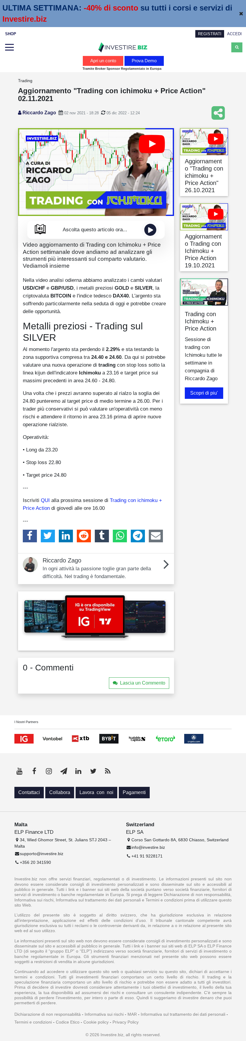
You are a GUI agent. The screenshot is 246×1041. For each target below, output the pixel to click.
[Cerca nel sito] (236, 47)
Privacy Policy (125, 1022)
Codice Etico (68, 1022)
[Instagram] (49, 771)
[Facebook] (30, 536)
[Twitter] (48, 536)
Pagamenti (134, 792)
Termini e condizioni (33, 1022)
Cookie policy (96, 1022)
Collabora (59, 792)
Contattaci (29, 792)
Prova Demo (144, 60)
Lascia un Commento (142, 682)
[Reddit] (84, 536)
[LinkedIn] (66, 536)
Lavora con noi (96, 792)
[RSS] (108, 771)
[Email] (156, 536)
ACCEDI (234, 34)
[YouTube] (20, 771)
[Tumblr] (102, 536)
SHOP (10, 34)
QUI (45, 500)
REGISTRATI (209, 34)
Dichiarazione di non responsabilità (47, 1014)
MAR (132, 1014)
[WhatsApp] (120, 536)
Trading (25, 80)
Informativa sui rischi (104, 1014)
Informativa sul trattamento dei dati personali (183, 1014)
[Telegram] (138, 536)
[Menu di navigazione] (9, 47)
